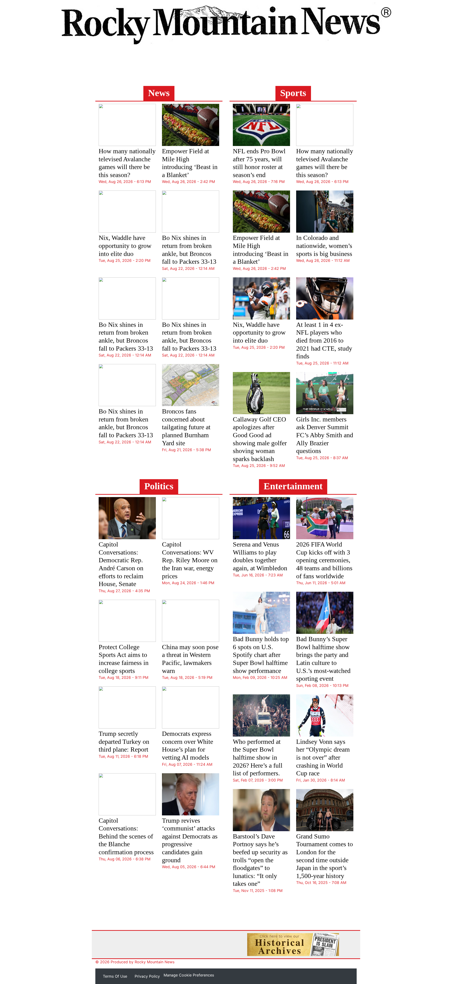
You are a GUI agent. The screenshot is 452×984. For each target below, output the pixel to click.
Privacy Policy (147, 976)
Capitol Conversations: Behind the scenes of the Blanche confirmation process (126, 836)
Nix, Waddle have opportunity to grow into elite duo (125, 245)
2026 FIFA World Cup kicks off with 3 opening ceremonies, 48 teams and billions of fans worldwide (324, 560)
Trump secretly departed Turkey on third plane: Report (124, 741)
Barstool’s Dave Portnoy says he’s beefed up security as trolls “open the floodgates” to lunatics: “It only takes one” (260, 860)
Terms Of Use (115, 976)
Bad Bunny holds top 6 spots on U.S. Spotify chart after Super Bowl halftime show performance (261, 654)
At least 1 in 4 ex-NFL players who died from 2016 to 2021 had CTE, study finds (324, 340)
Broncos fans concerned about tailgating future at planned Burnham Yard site (186, 427)
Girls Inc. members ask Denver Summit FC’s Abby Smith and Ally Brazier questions (324, 435)
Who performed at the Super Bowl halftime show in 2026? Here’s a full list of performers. (257, 757)
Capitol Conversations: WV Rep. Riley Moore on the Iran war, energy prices (190, 560)
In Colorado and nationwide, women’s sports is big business (324, 245)
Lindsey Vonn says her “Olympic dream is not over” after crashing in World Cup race (323, 757)
